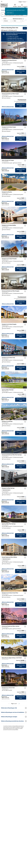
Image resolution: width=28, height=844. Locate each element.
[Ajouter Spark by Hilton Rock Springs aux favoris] (25, 524)
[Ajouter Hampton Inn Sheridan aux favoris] (25, 422)
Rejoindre (19, 6)
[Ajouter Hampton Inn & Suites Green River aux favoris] (25, 593)
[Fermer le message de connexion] (26, 8)
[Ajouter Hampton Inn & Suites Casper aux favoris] (25, 127)
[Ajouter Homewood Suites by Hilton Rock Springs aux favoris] (25, 455)
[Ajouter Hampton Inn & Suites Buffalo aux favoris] (25, 226)
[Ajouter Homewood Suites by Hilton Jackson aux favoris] (25, 627)
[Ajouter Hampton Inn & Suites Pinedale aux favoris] (25, 259)
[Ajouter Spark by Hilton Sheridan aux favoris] (25, 390)
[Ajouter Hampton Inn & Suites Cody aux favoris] (25, 358)
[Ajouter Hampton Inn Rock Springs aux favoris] (25, 488)
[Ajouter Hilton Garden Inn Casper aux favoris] (25, 161)
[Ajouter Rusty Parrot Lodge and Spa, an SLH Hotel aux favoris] (25, 658)
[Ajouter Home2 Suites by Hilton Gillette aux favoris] (25, 557)
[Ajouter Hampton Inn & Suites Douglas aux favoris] (25, 325)
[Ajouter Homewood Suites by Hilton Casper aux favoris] (25, 94)
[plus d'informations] (25, 66)
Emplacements (4, 10)
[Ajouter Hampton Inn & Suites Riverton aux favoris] (25, 61)
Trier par (4, 18)
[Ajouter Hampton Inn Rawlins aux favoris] (25, 192)
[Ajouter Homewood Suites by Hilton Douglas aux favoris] (25, 291)
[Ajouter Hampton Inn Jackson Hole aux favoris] (25, 688)
